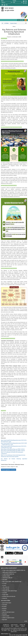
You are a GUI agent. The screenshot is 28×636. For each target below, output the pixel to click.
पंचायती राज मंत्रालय (5, 615)
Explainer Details (13, 23)
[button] (25, 3)
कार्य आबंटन (4, 585)
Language (14, 0)
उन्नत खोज (21, 20)
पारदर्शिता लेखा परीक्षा (5, 589)
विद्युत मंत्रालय (4, 619)
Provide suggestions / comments (8, 469)
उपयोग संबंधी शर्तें (6, 626)
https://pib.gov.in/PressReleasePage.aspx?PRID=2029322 (13, 449)
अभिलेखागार (17, 626)
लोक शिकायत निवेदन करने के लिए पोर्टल (8, 596)
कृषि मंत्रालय (4, 608)
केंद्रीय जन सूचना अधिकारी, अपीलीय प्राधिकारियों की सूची (11, 581)
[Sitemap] (4, 4)
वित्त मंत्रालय (4, 606)
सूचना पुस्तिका (4, 592)
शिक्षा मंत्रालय (4, 614)
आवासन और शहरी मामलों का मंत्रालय (8, 612)
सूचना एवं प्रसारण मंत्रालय (6, 602)
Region (2, 0)
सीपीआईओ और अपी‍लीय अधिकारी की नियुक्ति (9, 590)
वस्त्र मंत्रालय (4, 604)
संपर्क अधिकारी (4, 579)
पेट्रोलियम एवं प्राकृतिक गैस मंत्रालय (8, 617)
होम (2, 23)
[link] (14, 541)
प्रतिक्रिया (23, 626)
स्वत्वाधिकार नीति (22, 624)
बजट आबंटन (4, 583)
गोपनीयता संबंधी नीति (14, 624)
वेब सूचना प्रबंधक (5, 594)
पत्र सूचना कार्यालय (9, 10)
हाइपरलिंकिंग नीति (6, 624)
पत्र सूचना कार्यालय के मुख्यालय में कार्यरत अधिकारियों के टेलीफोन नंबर (13, 570)
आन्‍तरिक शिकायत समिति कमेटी (7, 577)
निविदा (12, 626)
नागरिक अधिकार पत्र (5, 587)
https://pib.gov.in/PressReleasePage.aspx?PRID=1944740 (13, 450)
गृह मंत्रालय (4, 610)
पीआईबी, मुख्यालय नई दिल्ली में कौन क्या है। (9, 572)
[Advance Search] (6, 4)
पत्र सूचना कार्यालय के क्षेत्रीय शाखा (8, 574)
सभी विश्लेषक (6, 23)
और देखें (25, 621)
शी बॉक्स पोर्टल (4, 598)
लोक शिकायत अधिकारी (6, 576)
